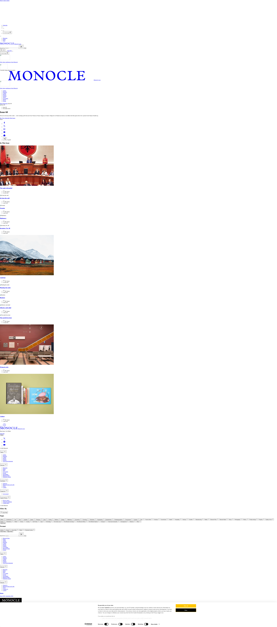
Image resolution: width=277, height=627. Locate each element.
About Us (5, 585)
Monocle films (6, 475)
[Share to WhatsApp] (4, 130)
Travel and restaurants (8, 461)
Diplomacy (3, 218)
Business (5, 92)
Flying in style (4, 367)
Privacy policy (6, 500)
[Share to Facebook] (4, 123)
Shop (4, 40)
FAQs (4, 486)
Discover (3, 465)
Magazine (5, 38)
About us (5, 483)
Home (1, 103)
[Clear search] (21, 47)
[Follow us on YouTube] (4, 445)
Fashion (4, 96)
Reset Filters (3, 531)
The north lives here (6, 318)
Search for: (2, 48)
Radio (4, 39)
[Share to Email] (4, 136)
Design (4, 94)
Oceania (2, 208)
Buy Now (2, 118)
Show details (154, 624)
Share (2, 435)
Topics (2, 452)
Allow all (186, 606)
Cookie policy (6, 503)
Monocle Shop (6, 538)
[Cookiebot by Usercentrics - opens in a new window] (88, 624)
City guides (5, 98)
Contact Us (3, 491)
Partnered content (7, 477)
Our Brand (3, 481)
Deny (186, 610)
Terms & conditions (7, 501)
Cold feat (2, 277)
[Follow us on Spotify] (4, 442)
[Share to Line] (4, 133)
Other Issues (12, 118)
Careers (4, 487)
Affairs (4, 90)
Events (4, 101)
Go (25, 48)
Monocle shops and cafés (8, 484)
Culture (4, 93)
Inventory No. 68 (5, 228)
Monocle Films (6, 548)
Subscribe (5, 25)
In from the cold (5, 198)
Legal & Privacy (4, 498)
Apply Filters (10, 531)
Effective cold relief (5, 308)
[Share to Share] (5, 139)
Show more (3, 523)
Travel (4, 97)
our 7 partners (106, 607)
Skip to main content (4, 0)
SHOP (4, 99)
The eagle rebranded (6, 188)
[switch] (120, 624)
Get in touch (6, 494)
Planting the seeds (5, 287)
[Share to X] (4, 127)
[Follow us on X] (4, 439)
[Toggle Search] (2, 50)
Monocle (2, 582)
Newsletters (5, 474)
